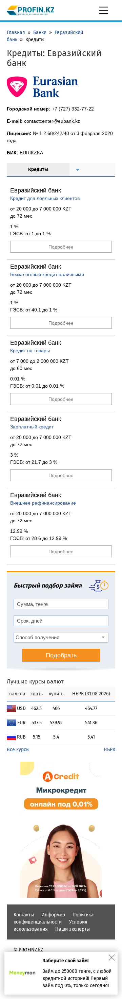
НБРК (109, 749)
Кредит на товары (30, 350)
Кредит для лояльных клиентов (45, 198)
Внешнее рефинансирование (43, 503)
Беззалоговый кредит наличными (47, 274)
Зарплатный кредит (32, 426)
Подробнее (61, 247)
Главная (16, 32)
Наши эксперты (72, 929)
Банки (39, 32)
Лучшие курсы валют (35, 681)
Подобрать (61, 655)
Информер (53, 915)
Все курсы (18, 749)
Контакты (24, 915)
